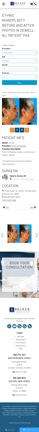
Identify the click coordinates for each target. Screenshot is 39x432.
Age (3, 57)
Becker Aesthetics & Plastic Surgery (22, 410)
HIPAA (21, 423)
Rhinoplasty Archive (15, 408)
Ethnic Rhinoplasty (19, 146)
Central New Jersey (19, 381)
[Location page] (17, 130)
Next (32, 207)
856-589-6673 (19, 378)
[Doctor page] (22, 130)
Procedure (6, 48)
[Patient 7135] (27, 130)
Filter (19, 83)
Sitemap (27, 423)
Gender (5, 65)
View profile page (27, 179)
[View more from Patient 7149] (20, 233)
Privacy (16, 423)
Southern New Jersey (19, 358)
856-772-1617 (19, 354)
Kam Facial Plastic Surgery (27, 413)
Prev (7, 207)
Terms (11, 423)
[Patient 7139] (12, 130)
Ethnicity (5, 73)
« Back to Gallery (8, 45)
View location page (9, 200)
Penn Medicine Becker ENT (11, 406)
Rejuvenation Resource (10, 413)
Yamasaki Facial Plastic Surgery (13, 415)
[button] (2, 235)
